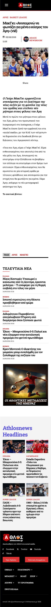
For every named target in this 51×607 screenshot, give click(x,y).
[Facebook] (7, 89)
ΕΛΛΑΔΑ (6, 276)
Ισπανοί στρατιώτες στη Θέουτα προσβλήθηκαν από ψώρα (21, 301)
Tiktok (9, 553)
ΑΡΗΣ (5, 17)
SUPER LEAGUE (9, 499)
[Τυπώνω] (44, 89)
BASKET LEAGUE (18, 17)
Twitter (24, 549)
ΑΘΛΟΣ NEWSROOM (35, 39)
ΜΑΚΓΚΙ (24, 254)
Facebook (10, 549)
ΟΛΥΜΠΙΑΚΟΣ (32, 456)
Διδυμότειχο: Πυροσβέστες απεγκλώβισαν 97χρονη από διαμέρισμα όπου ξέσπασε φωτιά (22, 317)
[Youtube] (31, 549)
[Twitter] (17, 549)
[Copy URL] (38, 89)
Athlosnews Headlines (17, 431)
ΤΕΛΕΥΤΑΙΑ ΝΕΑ (17, 268)
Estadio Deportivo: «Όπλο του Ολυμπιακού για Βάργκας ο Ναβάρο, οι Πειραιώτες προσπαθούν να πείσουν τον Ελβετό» (37, 468)
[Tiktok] (3, 553)
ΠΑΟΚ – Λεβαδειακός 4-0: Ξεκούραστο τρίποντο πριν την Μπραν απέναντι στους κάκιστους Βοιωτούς (12, 511)
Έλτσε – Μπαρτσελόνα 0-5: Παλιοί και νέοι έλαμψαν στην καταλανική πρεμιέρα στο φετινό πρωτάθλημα (25, 334)
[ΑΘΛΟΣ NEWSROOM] (26, 39)
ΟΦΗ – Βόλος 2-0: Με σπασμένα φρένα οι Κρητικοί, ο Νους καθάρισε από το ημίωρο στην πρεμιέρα (37, 510)
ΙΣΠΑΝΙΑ (6, 329)
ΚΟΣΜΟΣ (6, 297)
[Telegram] (32, 89)
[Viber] (25, 89)
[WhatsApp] (19, 89)
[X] (13, 89)
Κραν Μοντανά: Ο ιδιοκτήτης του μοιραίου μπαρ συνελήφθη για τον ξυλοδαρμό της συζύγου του (22, 352)
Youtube (37, 549)
